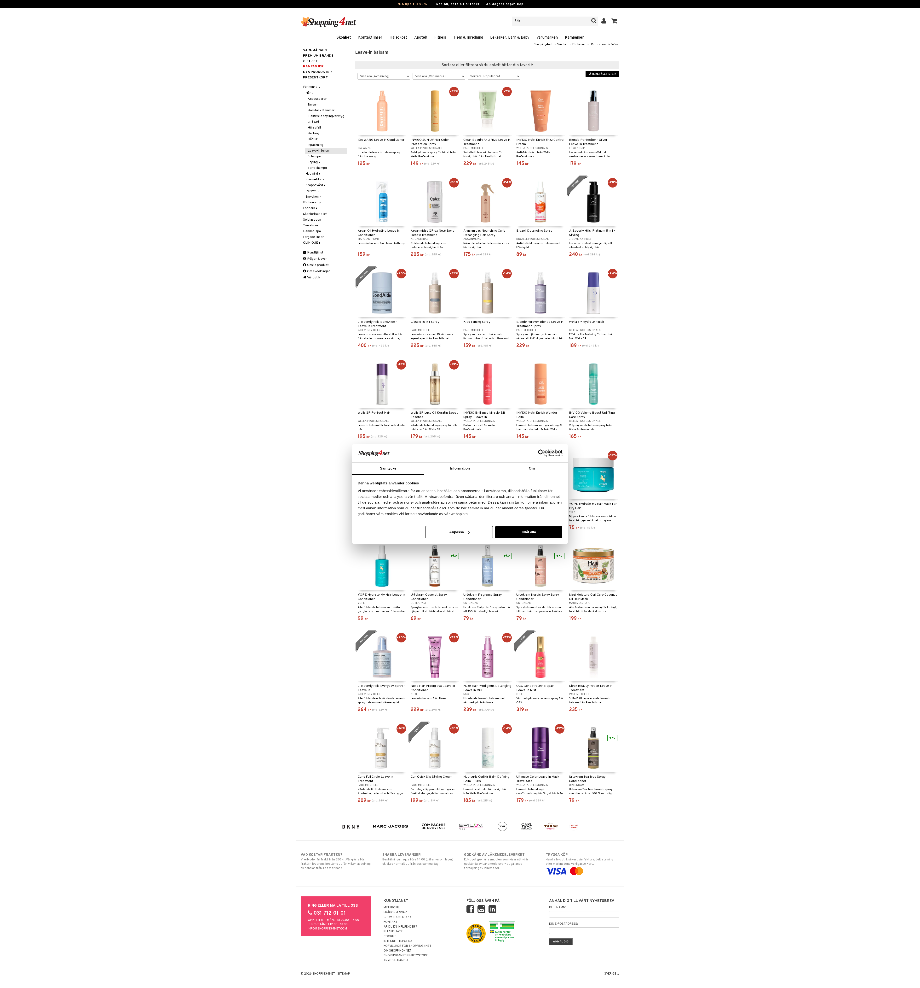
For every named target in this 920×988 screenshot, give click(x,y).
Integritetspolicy (398, 941)
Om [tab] (532, 468)
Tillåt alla (528, 532)
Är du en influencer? (400, 927)
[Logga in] (603, 21)
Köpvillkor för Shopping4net (407, 946)
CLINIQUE (311, 243)
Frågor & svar (316, 259)
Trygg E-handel (396, 960)
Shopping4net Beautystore (406, 956)
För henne (578, 44)
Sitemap (343, 974)
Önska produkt (317, 265)
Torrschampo (317, 168)
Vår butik (313, 278)
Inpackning (315, 145)
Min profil (392, 908)
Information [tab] (460, 468)
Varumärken (547, 37)
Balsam (313, 105)
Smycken (312, 197)
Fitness (440, 37)
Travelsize (310, 225)
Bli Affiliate (393, 932)
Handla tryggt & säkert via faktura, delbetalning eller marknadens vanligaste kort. (579, 859)
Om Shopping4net (398, 951)
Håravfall (314, 128)
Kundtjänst (314, 253)
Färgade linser (313, 237)
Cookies (390, 936)
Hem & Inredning (468, 37)
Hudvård (312, 174)
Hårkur (312, 139)
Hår (592, 44)
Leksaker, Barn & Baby (509, 37)
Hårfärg (313, 133)
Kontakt (390, 922)
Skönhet (343, 37)
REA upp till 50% (412, 4)
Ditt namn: (557, 907)
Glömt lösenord (397, 917)
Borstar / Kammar (321, 110)
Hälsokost (398, 37)
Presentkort (315, 78)
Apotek (420, 37)
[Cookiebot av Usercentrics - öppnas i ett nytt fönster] (542, 453)
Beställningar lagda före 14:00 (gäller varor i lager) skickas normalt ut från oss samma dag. (417, 859)
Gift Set (313, 122)
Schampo (314, 156)
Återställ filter (602, 74)
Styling (313, 162)
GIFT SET (310, 61)
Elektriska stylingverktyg (326, 116)
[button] (614, 21)
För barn (309, 208)
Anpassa (456, 532)
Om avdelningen (318, 271)
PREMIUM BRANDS (318, 56)
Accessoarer (317, 99)
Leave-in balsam (609, 44)
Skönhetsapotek (315, 214)
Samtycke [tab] (388, 468)
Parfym (311, 191)
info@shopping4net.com (327, 929)
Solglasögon (312, 220)
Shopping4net (543, 44)
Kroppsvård (314, 185)
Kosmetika (313, 179)
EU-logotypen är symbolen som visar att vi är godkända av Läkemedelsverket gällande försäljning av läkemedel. (496, 861)
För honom (311, 202)
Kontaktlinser (370, 37)
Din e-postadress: (563, 924)
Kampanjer (574, 37)
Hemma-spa (312, 231)
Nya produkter (317, 72)
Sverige (610, 974)
